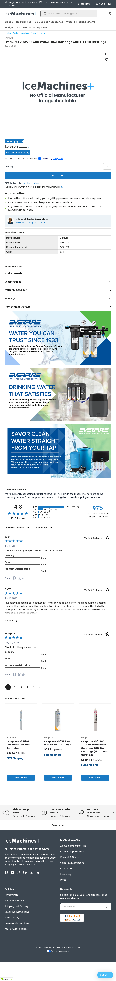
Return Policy (12, 917)
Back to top (58, 825)
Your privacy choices (16, 929)
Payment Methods (15, 900)
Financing (65, 874)
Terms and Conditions (17, 923)
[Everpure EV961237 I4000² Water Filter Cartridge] (21, 720)
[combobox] (68, 13)
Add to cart (58, 175)
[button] (110, 13)
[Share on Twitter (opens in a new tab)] (19, 578)
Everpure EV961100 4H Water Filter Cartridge (57, 743)
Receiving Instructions (17, 912)
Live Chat (20, 222)
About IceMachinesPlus (73, 845)
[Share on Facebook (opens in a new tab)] (14, 578)
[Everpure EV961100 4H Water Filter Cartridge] (58, 720)
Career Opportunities (72, 851)
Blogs (63, 879)
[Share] (106, 53)
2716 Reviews (21, 518)
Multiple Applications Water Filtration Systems (25, 33)
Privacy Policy (12, 895)
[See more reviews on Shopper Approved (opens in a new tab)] (23, 578)
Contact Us (84, 3)
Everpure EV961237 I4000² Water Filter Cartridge (18, 745)
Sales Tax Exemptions (72, 862)
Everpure (9, 37)
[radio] (58, 507)
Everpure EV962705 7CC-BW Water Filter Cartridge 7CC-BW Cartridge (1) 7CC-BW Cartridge (94, 748)
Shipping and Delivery (16, 906)
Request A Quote (37, 222)
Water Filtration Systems (80, 22)
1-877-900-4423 (102, 3)
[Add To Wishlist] (106, 59)
